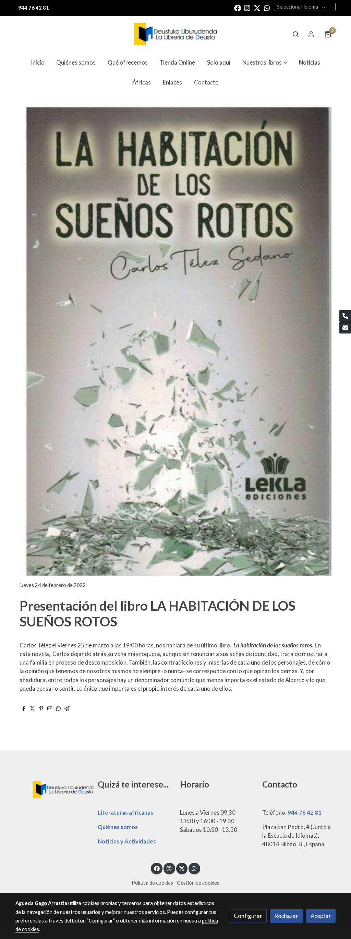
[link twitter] (257, 7)
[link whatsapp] (267, 7)
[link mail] (345, 328)
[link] (175, 34)
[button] (265, 62)
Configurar (248, 915)
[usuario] (311, 34)
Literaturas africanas (125, 812)
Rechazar (286, 915)
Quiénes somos (118, 826)
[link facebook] (237, 7)
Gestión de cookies (198, 883)
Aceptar (321, 915)
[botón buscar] (295, 34)
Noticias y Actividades (127, 841)
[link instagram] (247, 7)
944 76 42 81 (305, 812)
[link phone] (345, 316)
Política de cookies (152, 883)
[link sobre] (52, 788)
